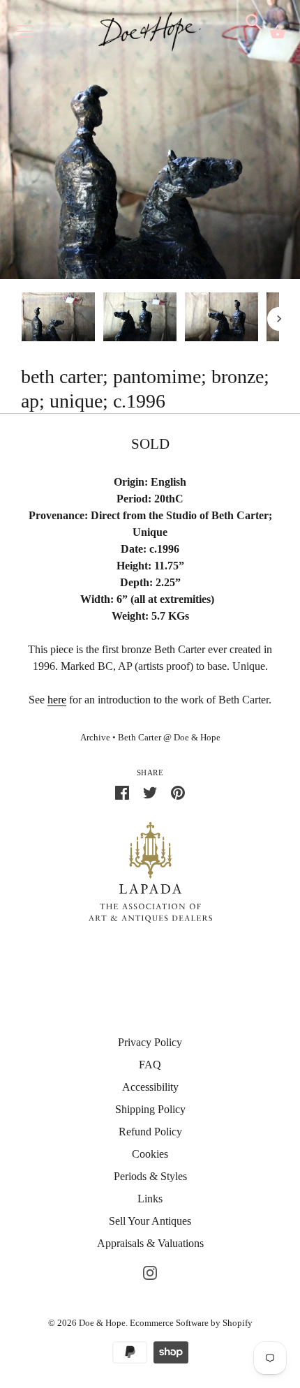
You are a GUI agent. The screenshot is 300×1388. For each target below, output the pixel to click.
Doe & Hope (102, 1323)
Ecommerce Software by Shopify (191, 1323)
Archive (95, 737)
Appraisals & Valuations (150, 1243)
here (56, 700)
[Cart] (277, 32)
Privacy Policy (150, 1042)
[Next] (279, 319)
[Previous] (21, 319)
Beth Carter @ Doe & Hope (169, 737)
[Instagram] (150, 1271)
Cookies (150, 1154)
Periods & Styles (150, 1176)
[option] (58, 319)
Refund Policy (150, 1131)
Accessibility (150, 1087)
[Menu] (24, 34)
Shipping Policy (150, 1109)
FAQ (150, 1064)
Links (150, 1198)
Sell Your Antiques (150, 1221)
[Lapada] (150, 871)
